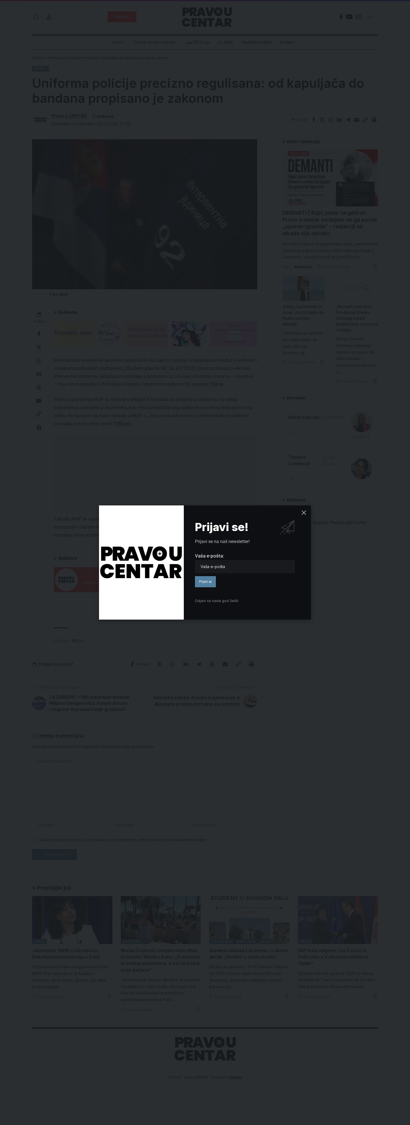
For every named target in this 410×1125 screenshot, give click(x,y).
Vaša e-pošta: (209, 556)
